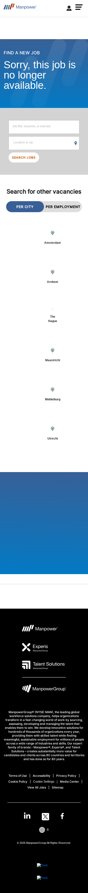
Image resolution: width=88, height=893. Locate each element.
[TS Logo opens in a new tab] (43, 665)
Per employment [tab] (63, 207)
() (48, 829)
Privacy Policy (66, 775)
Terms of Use (18, 775)
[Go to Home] (20, 8)
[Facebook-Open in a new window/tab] (62, 816)
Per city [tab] (25, 207)
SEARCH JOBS (24, 157)
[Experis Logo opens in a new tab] (35, 647)
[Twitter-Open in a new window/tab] (45, 816)
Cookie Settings (43, 781)
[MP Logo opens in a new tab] (40, 629)
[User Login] (69, 9)
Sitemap (57, 787)
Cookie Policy (17, 781)
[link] (44, 816)
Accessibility (41, 775)
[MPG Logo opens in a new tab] (44, 689)
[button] (79, 7)
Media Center (69, 781)
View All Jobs (36, 787)
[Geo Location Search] (75, 143)
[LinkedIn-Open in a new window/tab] (27, 816)
